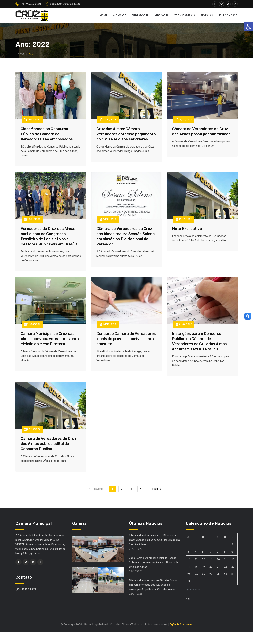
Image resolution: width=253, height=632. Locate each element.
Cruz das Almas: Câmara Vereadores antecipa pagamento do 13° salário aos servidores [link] (126, 134)
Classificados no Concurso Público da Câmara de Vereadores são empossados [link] (47, 134)
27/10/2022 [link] (185, 219)
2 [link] (122, 489)
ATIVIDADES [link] (161, 15)
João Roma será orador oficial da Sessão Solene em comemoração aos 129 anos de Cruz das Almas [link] (153, 562)
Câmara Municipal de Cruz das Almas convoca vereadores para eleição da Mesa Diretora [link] (50, 338)
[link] (248, 26)
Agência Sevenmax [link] (181, 624)
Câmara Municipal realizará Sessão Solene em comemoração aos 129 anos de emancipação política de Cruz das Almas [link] (153, 585)
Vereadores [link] (140, 15)
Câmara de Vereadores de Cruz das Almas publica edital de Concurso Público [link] (48, 443)
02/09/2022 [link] (33, 429)
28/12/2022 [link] (33, 119)
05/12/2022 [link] (185, 119)
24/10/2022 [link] (109, 324)
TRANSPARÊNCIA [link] (184, 15)
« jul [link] (188, 598)
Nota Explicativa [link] (187, 228)
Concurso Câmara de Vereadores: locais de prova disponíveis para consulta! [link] (126, 338)
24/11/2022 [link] (33, 219)
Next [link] (155, 489)
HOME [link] (103, 15)
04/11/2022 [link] (109, 219)
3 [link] (131, 489)
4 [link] (140, 489)
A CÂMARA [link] (119, 15)
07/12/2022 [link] (109, 119)
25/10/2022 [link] (33, 324)
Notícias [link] (207, 15)
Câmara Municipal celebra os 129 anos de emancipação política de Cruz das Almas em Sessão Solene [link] (154, 540)
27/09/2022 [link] (185, 324)
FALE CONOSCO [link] (228, 15)
